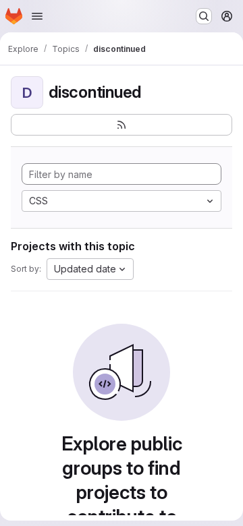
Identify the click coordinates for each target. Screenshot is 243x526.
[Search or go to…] (204, 16)
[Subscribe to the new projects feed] (121, 125)
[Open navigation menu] (37, 16)
